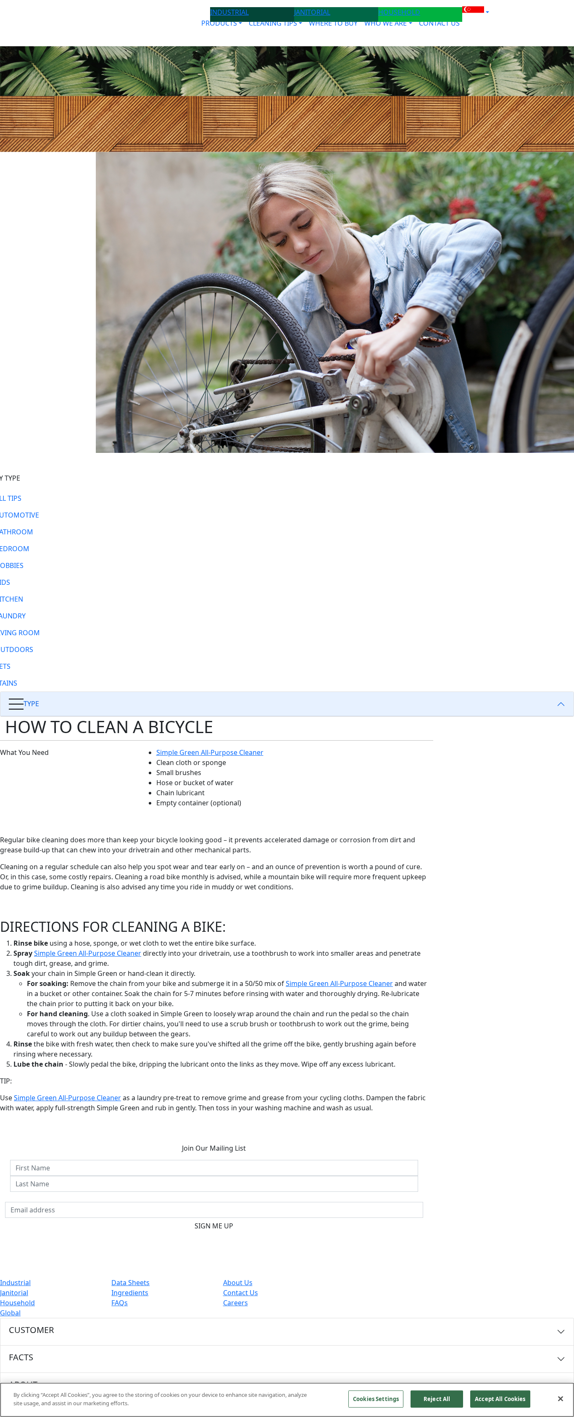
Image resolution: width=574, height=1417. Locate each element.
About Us (238, 1282)
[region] (287, 1400)
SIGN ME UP (214, 1225)
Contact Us (240, 1292)
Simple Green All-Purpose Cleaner (209, 752)
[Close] (560, 1398)
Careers (235, 1302)
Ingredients (129, 1292)
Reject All (437, 1399)
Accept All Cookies (500, 1399)
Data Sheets (130, 1282)
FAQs (119, 1302)
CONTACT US (439, 23)
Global (10, 1312)
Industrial (15, 1282)
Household (17, 1302)
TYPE (31, 703)
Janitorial (14, 1292)
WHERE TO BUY (333, 23)
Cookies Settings (376, 1399)
